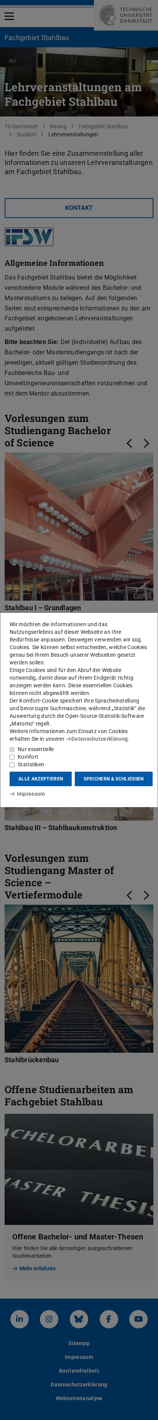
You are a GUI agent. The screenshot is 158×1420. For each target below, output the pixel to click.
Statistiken (31, 764)
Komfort (28, 757)
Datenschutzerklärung (99, 739)
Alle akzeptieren (40, 779)
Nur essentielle (36, 749)
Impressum (31, 794)
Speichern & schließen (113, 779)
